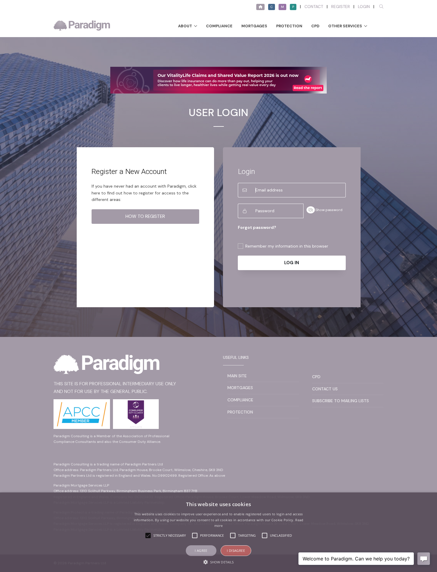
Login (364, 6)
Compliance (219, 25)
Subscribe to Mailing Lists (340, 400)
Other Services (345, 25)
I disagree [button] (236, 550)
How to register (145, 216)
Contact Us (325, 389)
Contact (313, 6)
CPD (315, 25)
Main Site (237, 375)
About (185, 25)
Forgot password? (257, 227)
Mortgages (254, 25)
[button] (218, 562)
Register (340, 6)
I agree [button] (201, 550)
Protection (289, 25)
